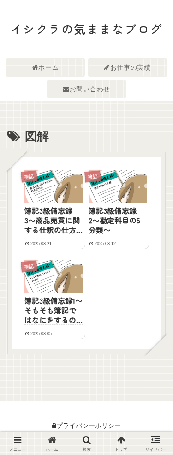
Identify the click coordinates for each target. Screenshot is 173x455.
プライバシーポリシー (88, 425)
